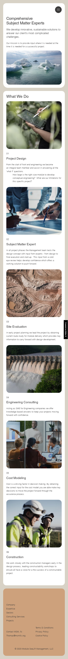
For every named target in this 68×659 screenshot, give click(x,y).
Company (10, 605)
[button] (58, 10)
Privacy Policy (42, 631)
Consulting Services (15, 616)
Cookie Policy (42, 635)
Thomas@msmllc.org (15, 635)
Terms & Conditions (45, 628)
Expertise (10, 609)
